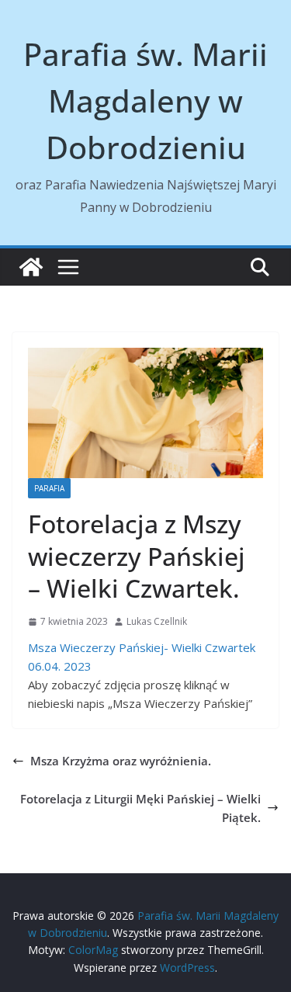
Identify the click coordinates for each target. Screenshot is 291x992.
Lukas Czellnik (156, 621)
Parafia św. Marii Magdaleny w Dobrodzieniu (145, 100)
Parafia (49, 488)
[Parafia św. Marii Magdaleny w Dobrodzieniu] (31, 267)
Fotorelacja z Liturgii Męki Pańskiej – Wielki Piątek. (140, 808)
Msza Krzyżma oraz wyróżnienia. (120, 760)
